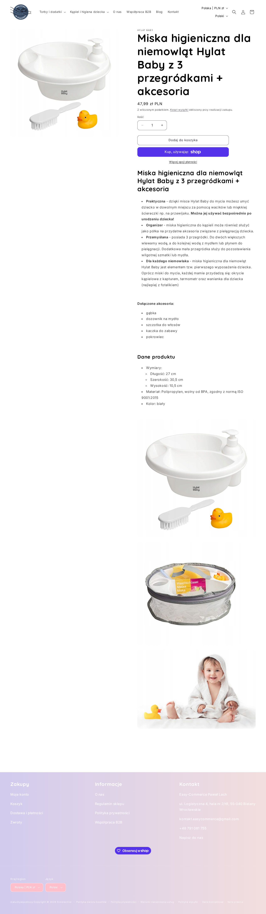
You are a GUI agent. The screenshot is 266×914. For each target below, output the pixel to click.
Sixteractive (64, 902)
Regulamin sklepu (109, 804)
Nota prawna (235, 902)
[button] (52, 11)
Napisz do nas (191, 838)
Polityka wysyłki (188, 902)
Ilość (140, 117)
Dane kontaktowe (213, 902)
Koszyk (16, 804)
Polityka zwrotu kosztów (91, 902)
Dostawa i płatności (26, 813)
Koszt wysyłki (179, 109)
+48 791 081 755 (192, 828)
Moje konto (19, 794)
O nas (99, 794)
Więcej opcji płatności (183, 161)
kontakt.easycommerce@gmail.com (209, 819)
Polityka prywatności (112, 813)
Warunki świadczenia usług (157, 902)
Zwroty (16, 822)
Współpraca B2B (108, 822)
